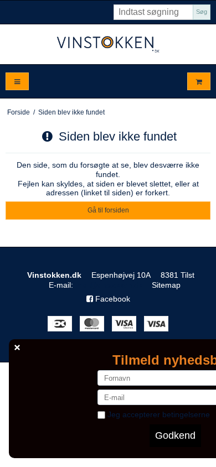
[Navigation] (17, 81)
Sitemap (166, 285)
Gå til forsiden (108, 210)
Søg (201, 11)
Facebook (111, 298)
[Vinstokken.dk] (108, 44)
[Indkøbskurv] (198, 81)
